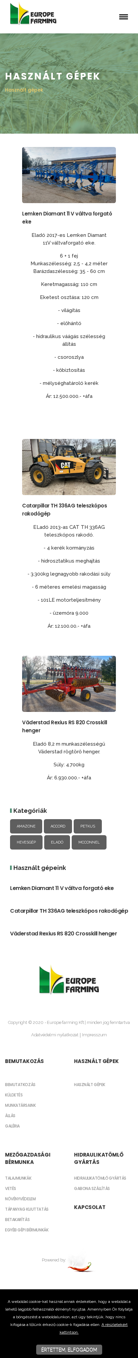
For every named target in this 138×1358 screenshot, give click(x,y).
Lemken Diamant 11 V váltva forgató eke (62, 888)
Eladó (57, 842)
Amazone (26, 826)
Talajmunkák (18, 1178)
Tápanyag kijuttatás (27, 1209)
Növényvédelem (20, 1199)
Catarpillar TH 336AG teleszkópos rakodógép (69, 911)
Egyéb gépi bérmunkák (26, 1230)
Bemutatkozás (20, 1084)
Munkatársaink (20, 1105)
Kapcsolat (90, 1207)
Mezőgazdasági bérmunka (28, 1158)
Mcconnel (89, 842)
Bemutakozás (24, 1061)
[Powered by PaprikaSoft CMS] (81, 1259)
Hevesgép (26, 842)
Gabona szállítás (92, 1188)
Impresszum (94, 1034)
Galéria (12, 1126)
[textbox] (69, 322)
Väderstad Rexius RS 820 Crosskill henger (63, 933)
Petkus (87, 826)
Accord (58, 826)
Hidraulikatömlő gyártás (99, 1158)
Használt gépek (96, 1061)
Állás (10, 1115)
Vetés (10, 1188)
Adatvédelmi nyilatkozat (54, 1034)
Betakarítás (17, 1219)
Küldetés (13, 1095)
